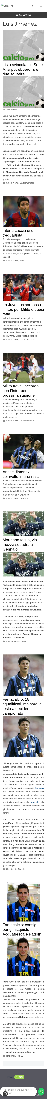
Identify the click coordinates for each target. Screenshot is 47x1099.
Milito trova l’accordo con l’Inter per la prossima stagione (21, 390)
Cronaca (24, 498)
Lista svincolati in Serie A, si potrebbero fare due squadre (23, 69)
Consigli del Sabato (15, 869)
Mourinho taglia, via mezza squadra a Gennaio (20, 544)
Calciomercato (27, 183)
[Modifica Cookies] (5, 1093)
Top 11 (19, 1056)
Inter (22, 260)
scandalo (35, 802)
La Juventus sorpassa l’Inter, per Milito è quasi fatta (23, 309)
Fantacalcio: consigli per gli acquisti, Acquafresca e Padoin (22, 929)
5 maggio (39, 788)
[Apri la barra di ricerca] (32, 6)
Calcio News (12, 183)
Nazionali (10, 1056)
